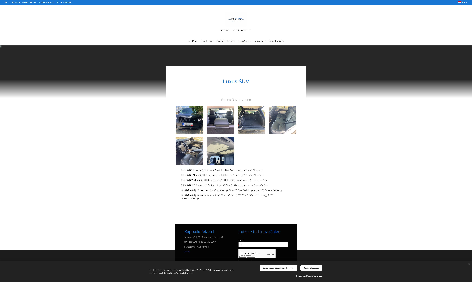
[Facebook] (5, 2)
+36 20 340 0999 (65, 2)
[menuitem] (193, 41)
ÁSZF (187, 251)
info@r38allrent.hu (47, 2)
